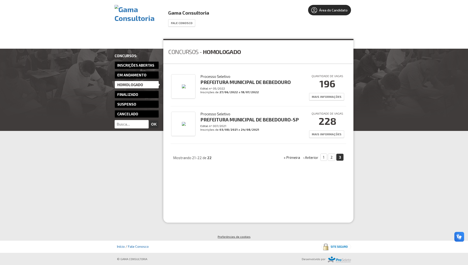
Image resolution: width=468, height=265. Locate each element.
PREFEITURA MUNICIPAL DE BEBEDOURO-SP (249, 119)
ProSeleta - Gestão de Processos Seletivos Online (339, 259)
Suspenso (126, 104)
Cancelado (127, 114)
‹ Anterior (310, 157)
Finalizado (127, 94)
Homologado (130, 84)
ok (154, 124)
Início (121, 246)
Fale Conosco (182, 23)
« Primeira (292, 157)
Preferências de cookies (234, 236)
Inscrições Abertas (135, 65)
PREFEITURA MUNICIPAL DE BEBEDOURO (245, 82)
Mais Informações (326, 96)
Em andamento (131, 75)
